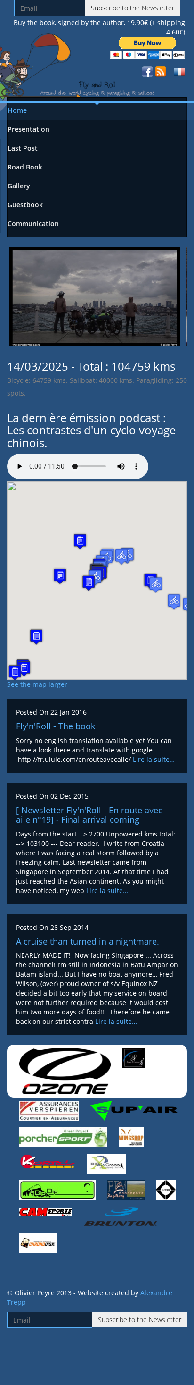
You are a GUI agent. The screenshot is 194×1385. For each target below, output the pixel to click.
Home (17, 110)
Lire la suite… (154, 759)
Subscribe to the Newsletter (132, 7)
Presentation (28, 129)
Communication (33, 223)
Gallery (19, 185)
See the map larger (37, 684)
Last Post (23, 148)
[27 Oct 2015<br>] (94, 295)
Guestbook (25, 204)
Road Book (25, 166)
